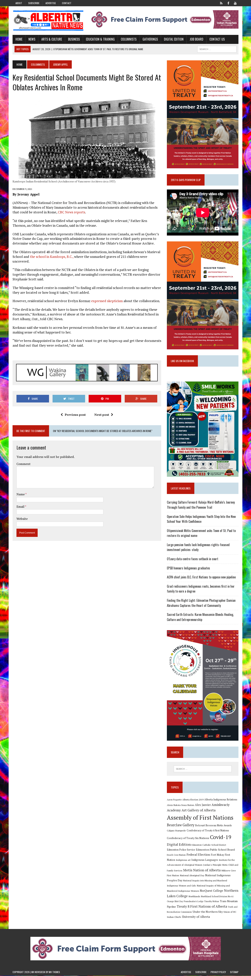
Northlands (194, 896)
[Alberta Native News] (48, 20)
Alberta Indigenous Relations (220, 799)
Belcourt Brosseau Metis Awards (213, 825)
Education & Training (100, 39)
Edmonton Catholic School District (209, 844)
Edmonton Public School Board (215, 849)
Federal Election (198, 854)
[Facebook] (228, 2)
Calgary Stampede (176, 830)
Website (22, 519)
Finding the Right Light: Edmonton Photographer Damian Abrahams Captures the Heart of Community (201, 603)
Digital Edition (174, 39)
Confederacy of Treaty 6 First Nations (208, 830)
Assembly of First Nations (200, 817)
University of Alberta (196, 917)
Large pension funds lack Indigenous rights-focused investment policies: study (198, 547)
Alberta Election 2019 (193, 799)
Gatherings (150, 39)
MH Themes (54, 972)
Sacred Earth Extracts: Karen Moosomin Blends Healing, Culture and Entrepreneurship (200, 617)
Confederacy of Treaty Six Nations (188, 838)
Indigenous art (183, 859)
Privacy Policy (218, 972)
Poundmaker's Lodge (193, 901)
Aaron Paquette (174, 799)
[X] (221, 2)
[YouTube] (235, 2)
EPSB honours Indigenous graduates (188, 568)
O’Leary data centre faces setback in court (192, 558)
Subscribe (33, 3)
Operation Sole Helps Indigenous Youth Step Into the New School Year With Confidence (201, 519)
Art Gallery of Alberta (199, 810)
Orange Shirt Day (175, 901)
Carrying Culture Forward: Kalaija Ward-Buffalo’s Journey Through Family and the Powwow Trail (201, 505)
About (18, 3)
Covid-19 (220, 837)
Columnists (128, 39)
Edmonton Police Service (181, 849)
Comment (23, 464)
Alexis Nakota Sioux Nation (180, 805)
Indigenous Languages (204, 860)
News (31, 39)
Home (18, 39)
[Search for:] (202, 769)
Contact (66, 3)
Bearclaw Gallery (180, 825)
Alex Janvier (203, 805)
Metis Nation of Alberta (202, 870)
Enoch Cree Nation (176, 854)
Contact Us (217, 39)
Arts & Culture (51, 39)
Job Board (196, 39)
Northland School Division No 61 (217, 896)
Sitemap (234, 972)
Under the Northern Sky (208, 911)
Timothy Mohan (211, 901)
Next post (101, 414)
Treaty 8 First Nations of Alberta (202, 906)
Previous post (75, 414)
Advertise (50, 3)
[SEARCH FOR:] (216, 48)
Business (74, 39)
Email (20, 506)
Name (20, 494)
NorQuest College (211, 891)
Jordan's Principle (212, 864)
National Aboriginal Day (192, 875)
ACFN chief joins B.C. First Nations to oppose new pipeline (201, 577)
